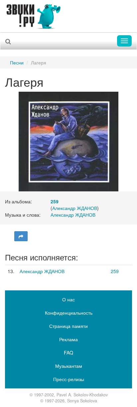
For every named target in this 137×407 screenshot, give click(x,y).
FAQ (68, 352)
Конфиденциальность (68, 312)
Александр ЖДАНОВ (74, 208)
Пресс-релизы (68, 379)
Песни (17, 62)
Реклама (68, 339)
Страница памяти (68, 326)
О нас (68, 299)
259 (115, 271)
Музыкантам (68, 365)
